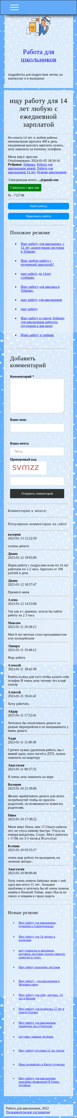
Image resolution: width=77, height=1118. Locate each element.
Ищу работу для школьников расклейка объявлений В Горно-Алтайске (39, 1082)
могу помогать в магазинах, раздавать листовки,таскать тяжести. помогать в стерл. (42, 954)
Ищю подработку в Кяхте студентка (42, 1064)
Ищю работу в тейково (37, 335)
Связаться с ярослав (24, 187)
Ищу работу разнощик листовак (39, 967)
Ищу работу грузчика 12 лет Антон (41, 1050)
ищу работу (29, 309)
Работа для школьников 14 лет (30, 170)
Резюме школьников (52, 172)
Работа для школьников (38, 55)
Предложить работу (38, 216)
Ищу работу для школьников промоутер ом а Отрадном (37, 1024)
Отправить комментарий (37, 493)
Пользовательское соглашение (28, 1112)
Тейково (29, 164)
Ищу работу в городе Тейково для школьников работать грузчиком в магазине (42, 322)
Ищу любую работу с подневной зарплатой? (37, 262)
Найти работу (38, 206)
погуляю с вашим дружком (36, 1036)
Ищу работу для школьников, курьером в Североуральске (37, 924)
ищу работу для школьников (41, 300)
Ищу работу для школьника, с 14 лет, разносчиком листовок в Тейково (42, 247)
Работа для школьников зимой (30, 166)
